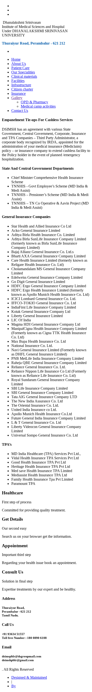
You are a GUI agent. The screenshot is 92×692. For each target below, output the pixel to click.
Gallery (16, 98)
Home (16, 59)
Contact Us (19, 111)
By (13, 686)
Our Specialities (23, 72)
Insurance (18, 93)
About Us (18, 64)
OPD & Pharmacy (34, 102)
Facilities (18, 81)
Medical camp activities (38, 106)
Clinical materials (24, 76)
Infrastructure (21, 85)
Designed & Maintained (29, 677)
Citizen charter (22, 89)
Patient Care (20, 68)
